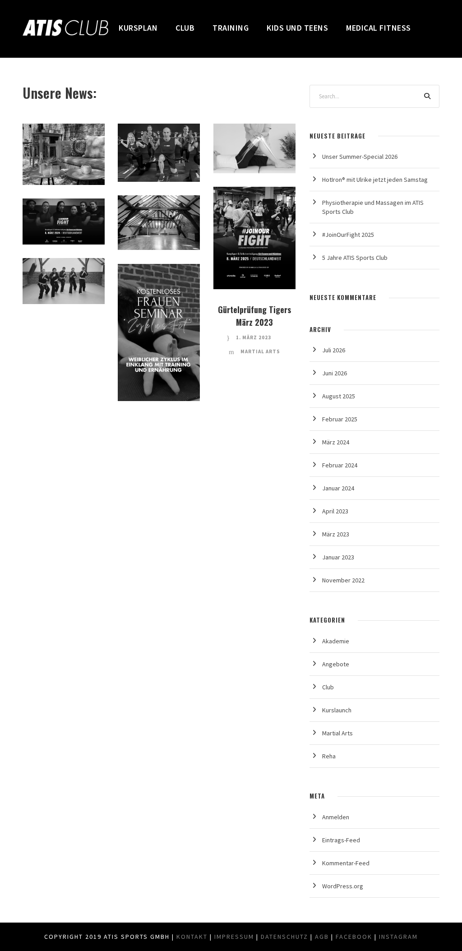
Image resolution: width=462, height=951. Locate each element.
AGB (322, 937)
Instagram (398, 937)
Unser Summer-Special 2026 (359, 156)
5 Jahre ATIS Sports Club (355, 258)
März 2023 (335, 534)
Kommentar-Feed (346, 863)
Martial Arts (260, 351)
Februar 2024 (339, 465)
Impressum (234, 937)
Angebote (335, 664)
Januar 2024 (338, 488)
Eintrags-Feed (341, 840)
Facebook (354, 937)
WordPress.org (342, 886)
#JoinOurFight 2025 (348, 235)
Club (185, 28)
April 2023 (335, 511)
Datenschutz (284, 937)
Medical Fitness (378, 28)
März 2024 (335, 442)
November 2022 (343, 580)
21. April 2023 (156, 336)
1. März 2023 (253, 337)
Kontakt (192, 937)
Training (231, 28)
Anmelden (335, 817)
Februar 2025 (339, 419)
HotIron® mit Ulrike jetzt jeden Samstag (375, 179)
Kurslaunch (336, 710)
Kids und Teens (297, 28)
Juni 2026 (334, 373)
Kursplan (138, 28)
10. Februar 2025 (252, 224)
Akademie (335, 641)
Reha (258, 136)
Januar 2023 (338, 557)
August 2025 (338, 396)
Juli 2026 (333, 350)
